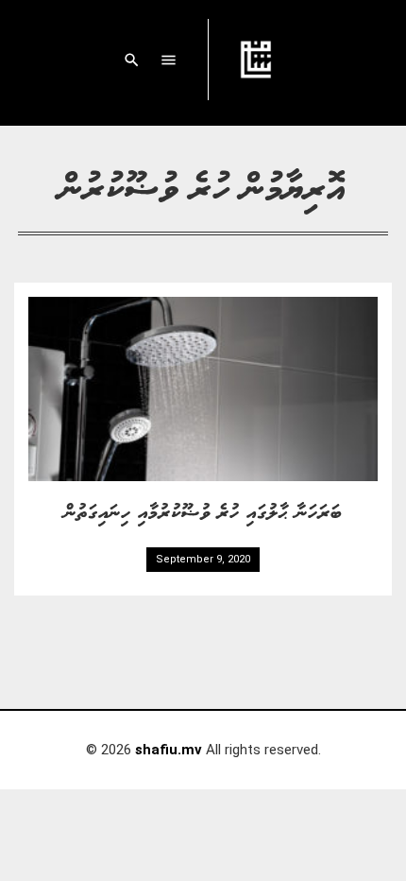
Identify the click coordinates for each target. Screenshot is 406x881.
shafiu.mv (168, 749)
